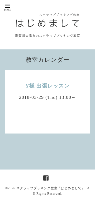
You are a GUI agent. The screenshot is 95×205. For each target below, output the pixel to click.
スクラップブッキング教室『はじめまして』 (50, 188)
